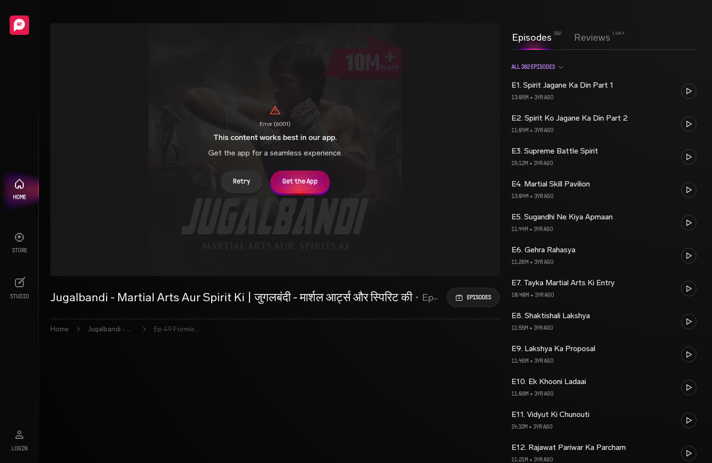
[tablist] (561, 37)
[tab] (531, 36)
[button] (604, 91)
